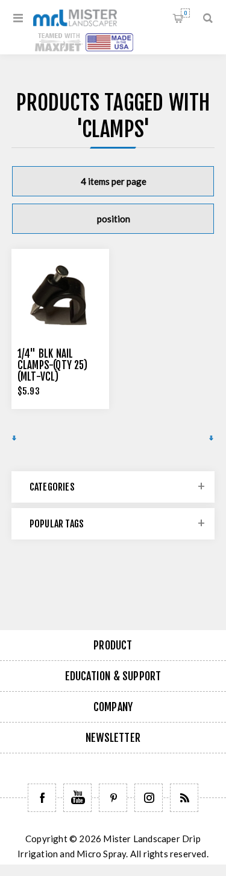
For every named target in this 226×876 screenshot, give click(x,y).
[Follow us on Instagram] (148, 798)
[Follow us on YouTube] (77, 798)
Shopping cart (185, 13)
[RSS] (184, 798)
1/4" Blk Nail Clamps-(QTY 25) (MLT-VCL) (52, 365)
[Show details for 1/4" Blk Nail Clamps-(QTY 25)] (60, 298)
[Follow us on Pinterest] (113, 798)
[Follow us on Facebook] (42, 798)
